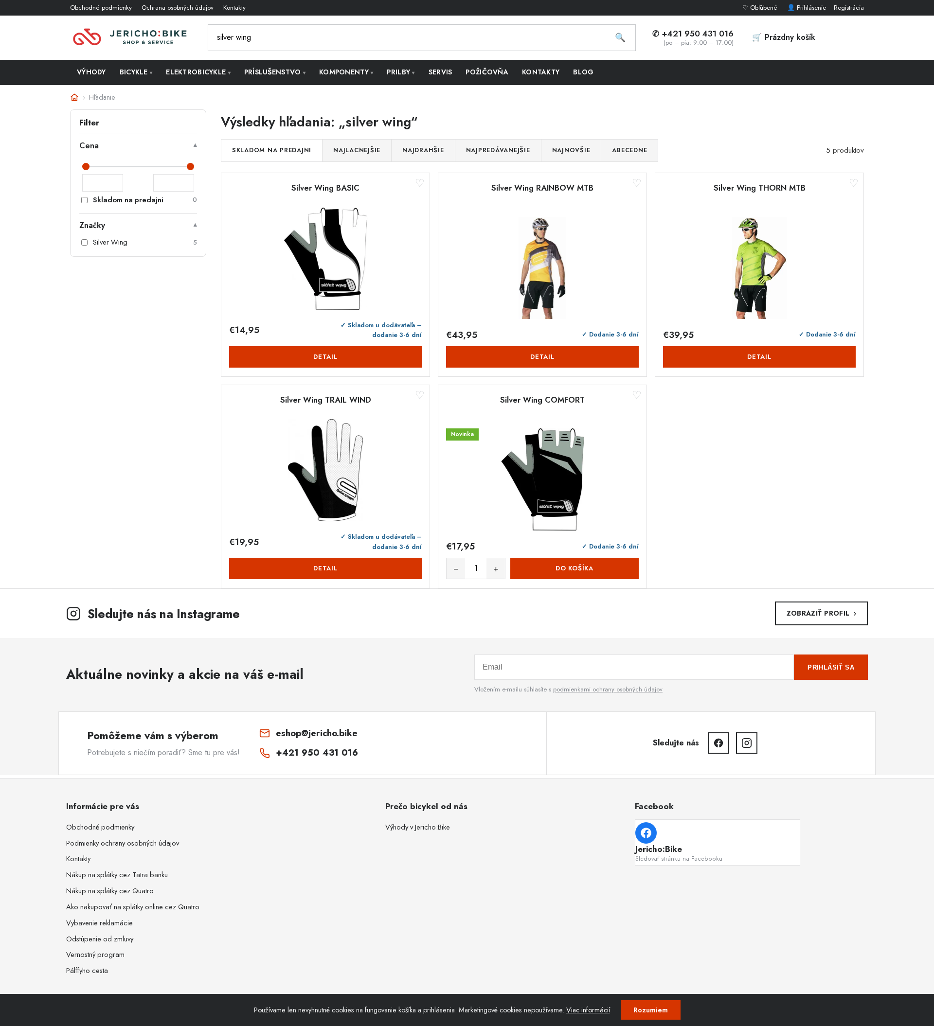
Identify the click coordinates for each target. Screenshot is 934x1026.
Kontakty (234, 7)
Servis (440, 72)
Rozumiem (650, 1010)
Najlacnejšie (356, 150)
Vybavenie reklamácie (99, 923)
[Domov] (74, 97)
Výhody (91, 72)
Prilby (400, 72)
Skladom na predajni (271, 150)
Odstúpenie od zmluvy (99, 939)
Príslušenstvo (274, 72)
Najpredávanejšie (498, 150)
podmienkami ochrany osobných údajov (608, 689)
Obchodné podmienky (101, 7)
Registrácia (849, 7)
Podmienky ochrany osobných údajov (122, 843)
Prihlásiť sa (831, 667)
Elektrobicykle (198, 72)
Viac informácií (588, 1010)
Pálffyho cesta (87, 970)
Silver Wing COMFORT (542, 400)
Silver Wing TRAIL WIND (325, 400)
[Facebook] (718, 743)
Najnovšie (571, 150)
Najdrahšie (423, 150)
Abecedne (629, 150)
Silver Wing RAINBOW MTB (542, 188)
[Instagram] (746, 743)
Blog (583, 72)
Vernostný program (95, 954)
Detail (325, 356)
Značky (92, 225)
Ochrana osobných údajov (178, 7)
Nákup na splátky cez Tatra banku (117, 874)
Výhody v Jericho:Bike (417, 827)
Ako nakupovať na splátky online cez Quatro (132, 907)
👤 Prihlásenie (806, 7)
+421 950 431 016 (317, 752)
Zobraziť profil (821, 613)
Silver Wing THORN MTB (760, 188)
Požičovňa (487, 72)
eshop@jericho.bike (317, 733)
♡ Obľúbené (760, 7)
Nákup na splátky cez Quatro (110, 890)
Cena (89, 145)
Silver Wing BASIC (325, 188)
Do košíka (574, 568)
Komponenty (346, 72)
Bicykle (136, 72)
